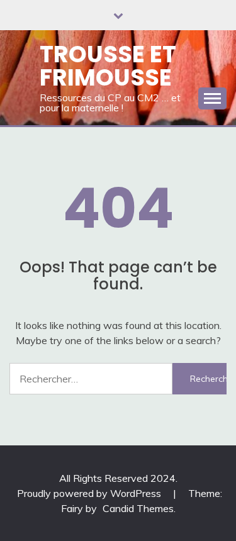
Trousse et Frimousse (108, 66)
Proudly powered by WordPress (90, 493)
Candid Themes (138, 508)
